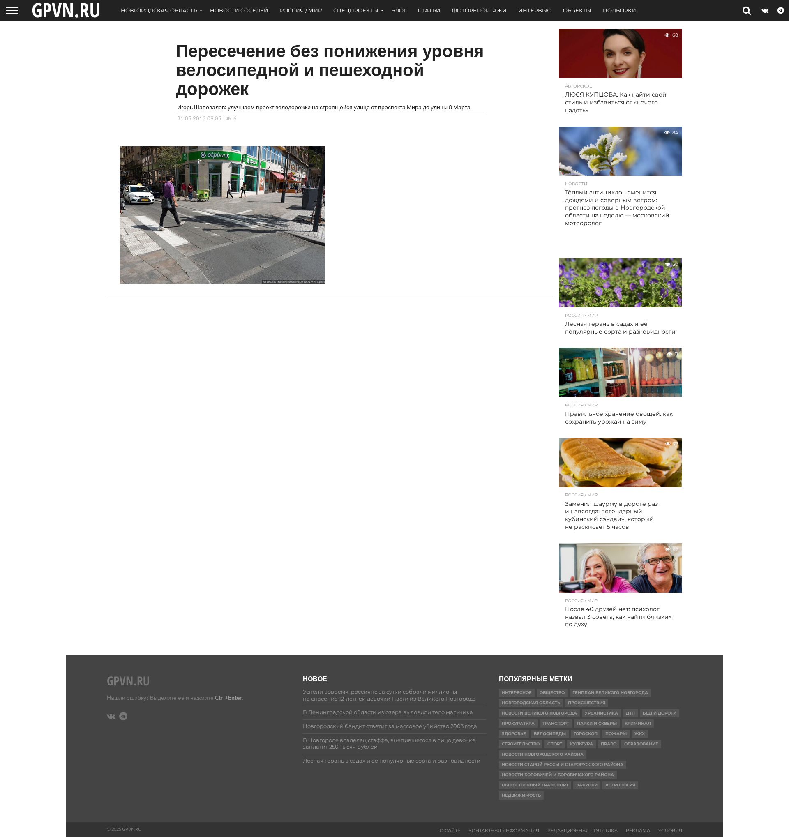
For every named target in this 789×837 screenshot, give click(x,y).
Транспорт (555, 723)
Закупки (587, 785)
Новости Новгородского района (543, 754)
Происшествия (586, 703)
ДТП (630, 713)
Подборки (619, 10)
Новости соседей (239, 10)
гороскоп (586, 733)
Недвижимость (521, 795)
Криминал (638, 723)
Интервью (534, 10)
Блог (398, 10)
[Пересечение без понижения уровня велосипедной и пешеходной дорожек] (222, 281)
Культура (581, 744)
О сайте (450, 830)
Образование (641, 744)
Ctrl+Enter (228, 697)
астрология (620, 785)
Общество (552, 692)
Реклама (638, 830)
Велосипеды (550, 733)
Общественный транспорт (535, 785)
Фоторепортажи (479, 10)
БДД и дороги (659, 713)
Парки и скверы (597, 723)
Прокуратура (518, 723)
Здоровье (514, 733)
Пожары (616, 733)
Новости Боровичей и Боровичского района (558, 774)
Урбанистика (601, 713)
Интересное (517, 692)
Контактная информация (503, 830)
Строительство (521, 744)
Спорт (554, 744)
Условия (670, 830)
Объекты (577, 10)
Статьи (429, 10)
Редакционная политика (582, 830)
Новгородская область (159, 10)
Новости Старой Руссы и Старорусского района (562, 764)
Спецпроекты (355, 10)
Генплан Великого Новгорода (610, 692)
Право (608, 744)
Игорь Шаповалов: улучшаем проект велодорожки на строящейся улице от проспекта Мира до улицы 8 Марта (324, 107)
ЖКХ (639, 733)
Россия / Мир (301, 10)
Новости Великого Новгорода (539, 713)
